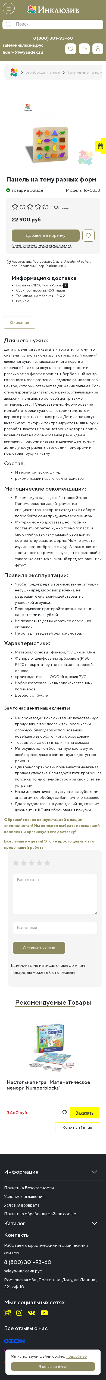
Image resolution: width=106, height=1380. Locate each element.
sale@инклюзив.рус (23, 45)
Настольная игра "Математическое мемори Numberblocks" (48, 1085)
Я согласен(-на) (53, 1366)
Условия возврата (21, 1205)
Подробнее (76, 1356)
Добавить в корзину (46, 235)
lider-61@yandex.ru (23, 52)
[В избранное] (88, 236)
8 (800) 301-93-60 (53, 38)
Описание (19, 322)
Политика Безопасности (29, 1187)
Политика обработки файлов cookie (40, 1213)
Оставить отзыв (39, 947)
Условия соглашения (24, 1196)
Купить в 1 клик (77, 1127)
